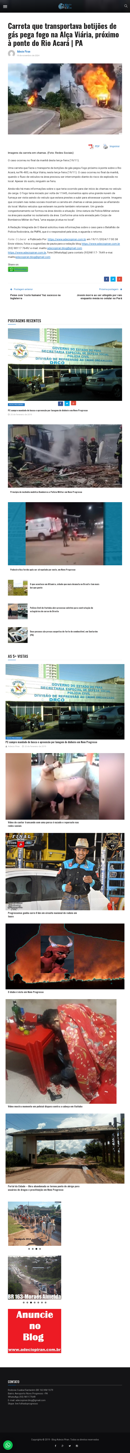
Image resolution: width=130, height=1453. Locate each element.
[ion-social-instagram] (77, 1446)
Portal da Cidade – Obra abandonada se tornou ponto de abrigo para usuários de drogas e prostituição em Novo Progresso (43, 1187)
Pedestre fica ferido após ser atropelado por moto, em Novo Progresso (42, 569)
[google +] (119, 279)
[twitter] (113, 279)
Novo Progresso (16, 404)
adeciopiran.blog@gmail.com (64, 248)
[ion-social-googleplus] (62, 1446)
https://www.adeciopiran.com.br (67, 239)
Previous (12, 1223)
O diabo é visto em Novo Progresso (26, 992)
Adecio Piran (23, 51)
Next (57, 1223)
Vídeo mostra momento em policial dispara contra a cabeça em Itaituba (45, 1106)
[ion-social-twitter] (69, 1446)
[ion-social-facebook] (55, 1446)
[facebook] (106, 279)
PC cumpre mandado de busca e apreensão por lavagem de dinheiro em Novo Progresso (48, 410)
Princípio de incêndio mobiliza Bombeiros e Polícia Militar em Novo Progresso (46, 491)
